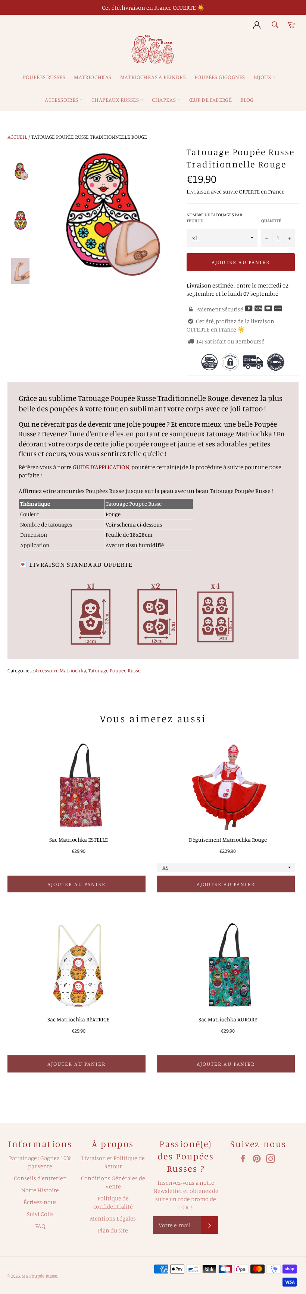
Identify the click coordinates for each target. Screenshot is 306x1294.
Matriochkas (92, 77)
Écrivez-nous (40, 1202)
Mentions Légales (113, 1218)
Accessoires (62, 99)
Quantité (271, 220)
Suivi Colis (40, 1214)
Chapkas (164, 99)
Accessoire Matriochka (60, 670)
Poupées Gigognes (219, 77)
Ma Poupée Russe (39, 1276)
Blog (247, 99)
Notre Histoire (40, 1190)
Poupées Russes (44, 77)
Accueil (17, 137)
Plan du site (113, 1230)
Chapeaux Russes (115, 99)
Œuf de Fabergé (210, 99)
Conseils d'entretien (40, 1178)
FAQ (40, 1225)
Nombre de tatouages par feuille (214, 218)
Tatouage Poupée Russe (114, 670)
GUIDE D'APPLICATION (101, 467)
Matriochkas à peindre (153, 77)
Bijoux (263, 77)
